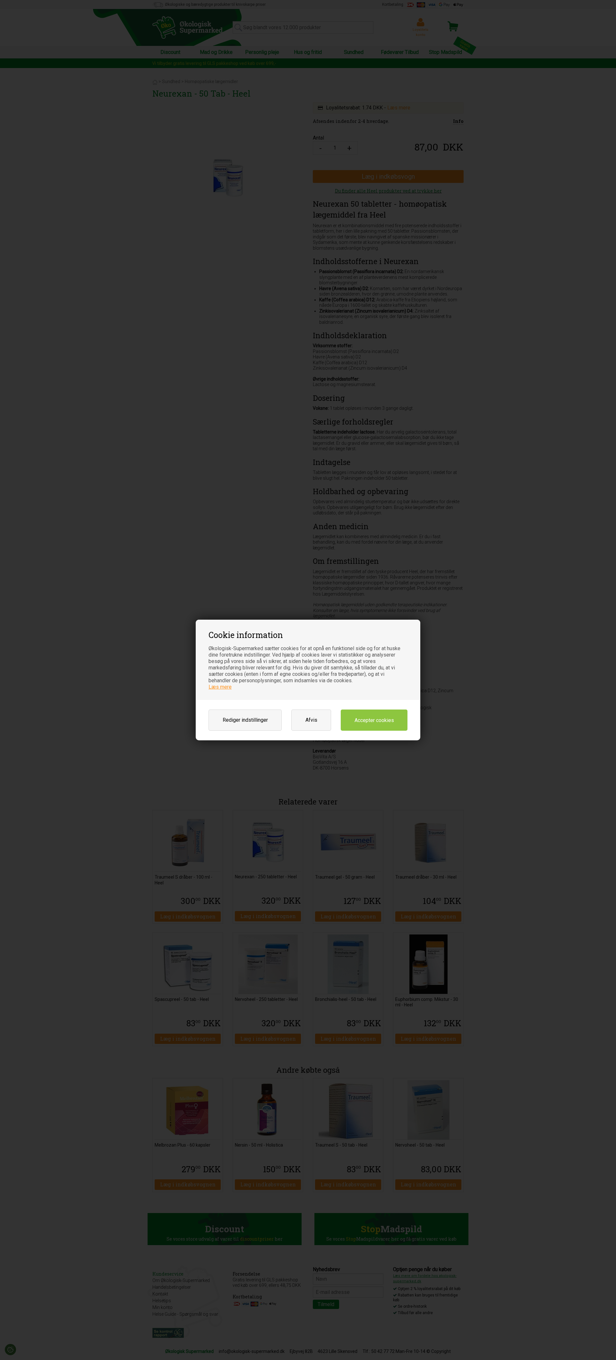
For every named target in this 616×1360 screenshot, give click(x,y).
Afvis (311, 720)
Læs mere (220, 687)
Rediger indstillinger (245, 720)
